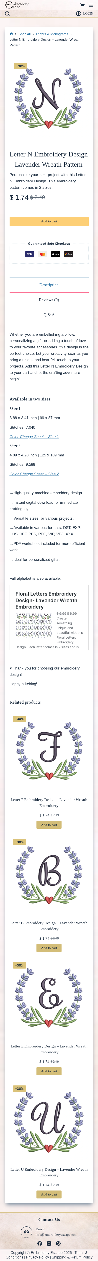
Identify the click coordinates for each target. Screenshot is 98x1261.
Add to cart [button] (49, 825)
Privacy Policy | (39, 1257)
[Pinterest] (58, 1243)
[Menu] (91, 5)
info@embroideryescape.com (56, 1234)
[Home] (11, 34)
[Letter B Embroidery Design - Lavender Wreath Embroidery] (49, 875)
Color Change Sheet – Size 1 (34, 437)
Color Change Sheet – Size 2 (34, 474)
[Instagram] (49, 1243)
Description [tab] (49, 284)
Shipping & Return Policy (72, 1257)
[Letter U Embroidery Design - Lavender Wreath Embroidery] (49, 1121)
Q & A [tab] (49, 314)
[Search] (7, 13)
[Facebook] (39, 1243)
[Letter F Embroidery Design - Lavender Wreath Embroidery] (49, 751)
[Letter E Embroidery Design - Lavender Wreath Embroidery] (49, 998)
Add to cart (49, 221)
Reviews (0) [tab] (49, 299)
